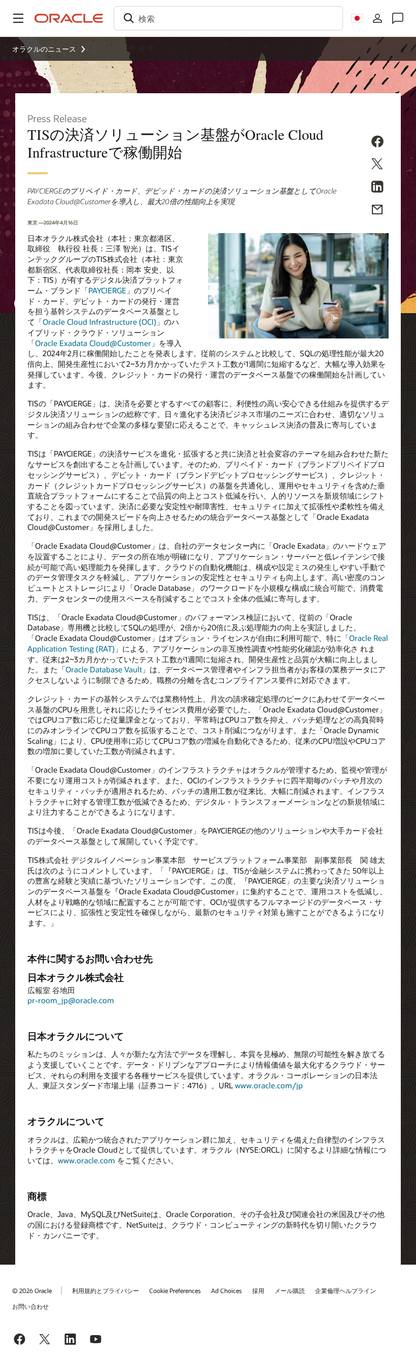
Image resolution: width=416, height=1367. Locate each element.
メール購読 (289, 1290)
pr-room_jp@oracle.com (70, 1000)
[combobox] (228, 18)
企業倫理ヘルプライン (345, 1290)
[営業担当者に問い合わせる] (398, 18)
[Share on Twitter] (377, 165)
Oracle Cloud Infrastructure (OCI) (99, 322)
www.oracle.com (86, 1160)
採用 (258, 1290)
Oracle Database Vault (103, 669)
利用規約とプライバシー (105, 1290)
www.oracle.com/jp (269, 1085)
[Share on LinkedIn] (377, 188)
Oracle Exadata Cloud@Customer (93, 343)
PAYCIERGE (107, 290)
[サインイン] (377, 18)
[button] (18, 18)
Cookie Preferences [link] (175, 1290)
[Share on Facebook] (377, 142)
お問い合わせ (30, 1306)
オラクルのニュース (44, 49)
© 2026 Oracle (32, 1290)
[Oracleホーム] (69, 18)
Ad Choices (226, 1290)
